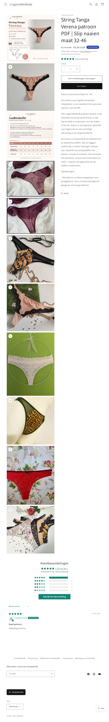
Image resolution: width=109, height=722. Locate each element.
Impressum (68, 658)
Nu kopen (81, 86)
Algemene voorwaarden (50, 658)
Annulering (32, 658)
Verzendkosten (85, 51)
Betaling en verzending (85, 658)
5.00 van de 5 (61, 568)
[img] (15, 613)
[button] (6, 4)
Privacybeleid (20, 658)
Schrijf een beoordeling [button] (54, 596)
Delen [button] (66, 193)
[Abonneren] (51, 674)
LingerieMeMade (17, 716)
